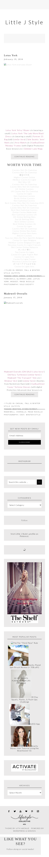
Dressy (19, 270)
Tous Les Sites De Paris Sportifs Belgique (24, 238)
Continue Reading (24, 157)
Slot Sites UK (24, 182)
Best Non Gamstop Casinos (24, 210)
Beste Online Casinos (24, 198)
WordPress (19, 831)
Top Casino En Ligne (24, 252)
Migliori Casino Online (24, 177)
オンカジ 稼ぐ (24, 249)
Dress (22, 276)
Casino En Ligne (24, 193)
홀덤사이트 (24, 175)
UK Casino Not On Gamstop (24, 191)
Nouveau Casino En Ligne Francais (24, 245)
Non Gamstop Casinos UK (24, 214)
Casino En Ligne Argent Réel (24, 254)
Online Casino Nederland (24, 212)
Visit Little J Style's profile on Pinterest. (24, 535)
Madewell (9, 412)
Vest (22, 415)
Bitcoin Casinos (24, 235)
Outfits (15, 273)
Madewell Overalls (15, 293)
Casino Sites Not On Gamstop (24, 187)
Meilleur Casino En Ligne (24, 180)
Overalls (21, 412)
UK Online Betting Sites (24, 217)
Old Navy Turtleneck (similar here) (23, 374)
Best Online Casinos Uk (24, 224)
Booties (17, 409)
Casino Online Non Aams (24, 231)
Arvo (15, 276)
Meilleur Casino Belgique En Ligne (24, 242)
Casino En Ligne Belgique (24, 240)
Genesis (32, 831)
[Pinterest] (33, 811)
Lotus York (11, 55)
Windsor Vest (10, 381)
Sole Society (27, 284)
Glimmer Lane (24, 279)
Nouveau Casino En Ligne (24, 261)
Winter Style (33, 415)
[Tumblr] (21, 811)
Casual (19, 403)
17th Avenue (22, 828)
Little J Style (24, 22)
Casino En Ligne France (24, 259)
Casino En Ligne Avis (24, 257)
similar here (19, 139)
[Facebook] (9, 811)
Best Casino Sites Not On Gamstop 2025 (24, 203)
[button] (24, 4)
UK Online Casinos (24, 189)
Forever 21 (9, 279)
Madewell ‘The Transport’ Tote (22, 378)
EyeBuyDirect (34, 276)
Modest (14, 282)
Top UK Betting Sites (24, 219)
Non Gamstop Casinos (24, 196)
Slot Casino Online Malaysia (24, 247)
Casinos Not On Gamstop (24, 170)
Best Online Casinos (24, 221)
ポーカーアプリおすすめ (24, 264)
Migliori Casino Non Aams (24, 233)
